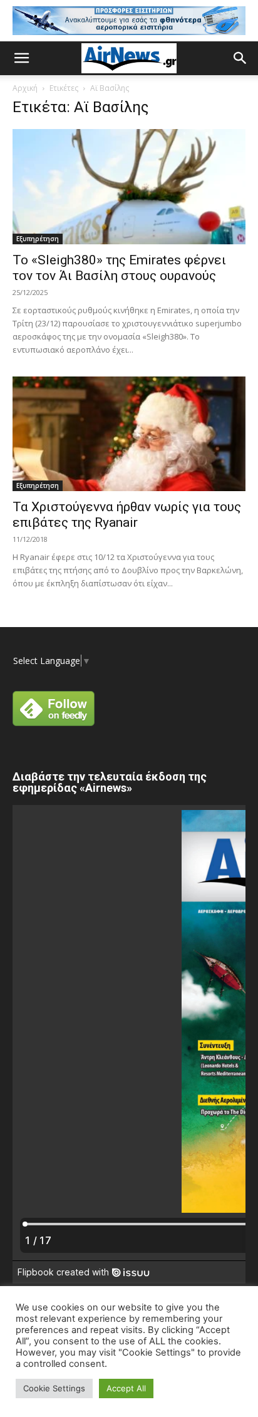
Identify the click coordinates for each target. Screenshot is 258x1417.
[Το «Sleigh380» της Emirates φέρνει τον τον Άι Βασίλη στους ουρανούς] (129, 186)
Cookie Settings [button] (54, 1388)
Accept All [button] (126, 1388)
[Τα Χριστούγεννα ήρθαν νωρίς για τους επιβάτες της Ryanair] (129, 434)
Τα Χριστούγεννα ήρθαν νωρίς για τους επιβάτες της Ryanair (127, 514)
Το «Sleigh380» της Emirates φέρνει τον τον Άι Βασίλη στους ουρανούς (119, 267)
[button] (21, 58)
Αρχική (25, 88)
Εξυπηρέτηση (37, 238)
